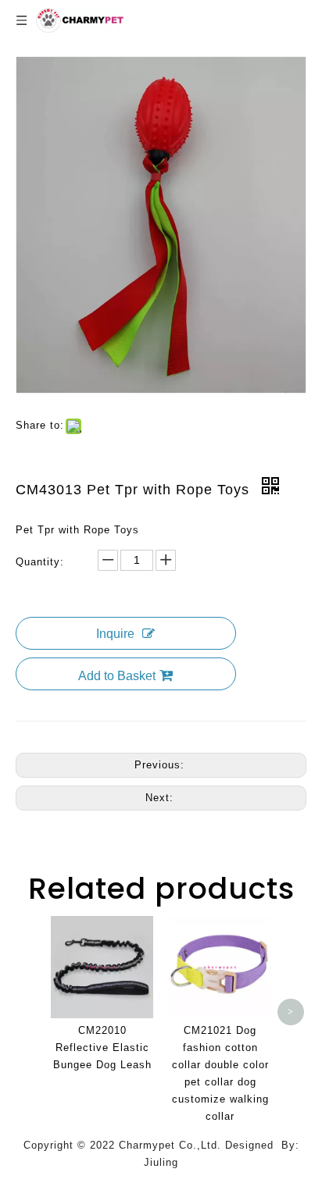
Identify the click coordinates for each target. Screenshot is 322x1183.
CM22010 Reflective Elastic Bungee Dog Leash (102, 1047)
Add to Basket (117, 675)
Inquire (115, 633)
